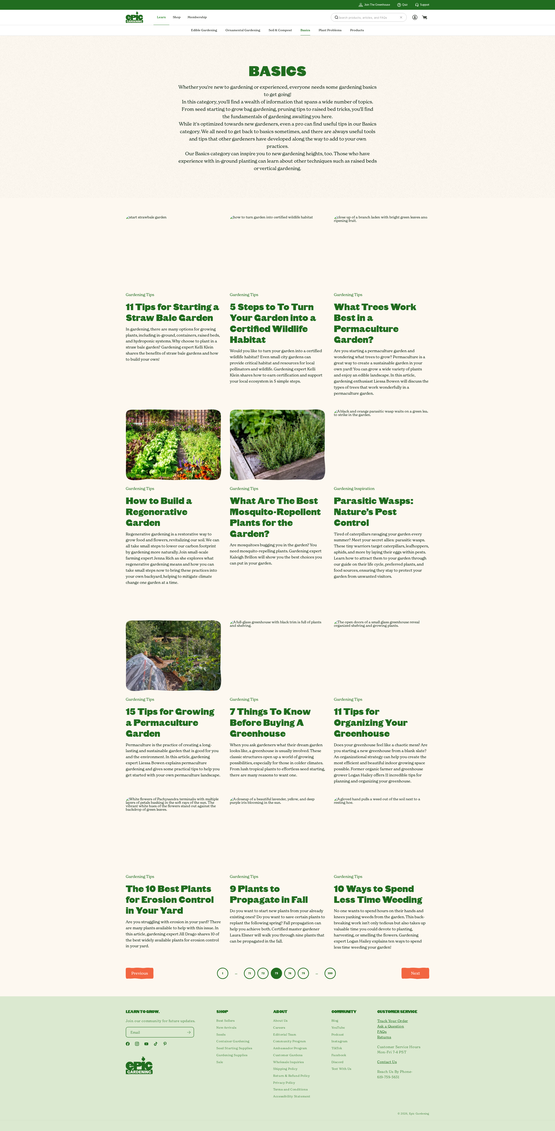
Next (415, 973)
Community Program (289, 1041)
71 (249, 973)
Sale (219, 1062)
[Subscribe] (188, 1032)
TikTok (336, 1048)
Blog (334, 1020)
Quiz (405, 4)
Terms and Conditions (290, 1089)
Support (424, 4)
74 (289, 973)
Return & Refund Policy (291, 1075)
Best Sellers (225, 1020)
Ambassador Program (290, 1048)
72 (263, 973)
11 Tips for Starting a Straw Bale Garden (172, 311)
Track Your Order (392, 1021)
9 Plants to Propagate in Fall (269, 893)
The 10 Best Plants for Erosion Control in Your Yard (170, 899)
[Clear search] (401, 17)
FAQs (382, 1032)
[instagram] (137, 1044)
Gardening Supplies (231, 1055)
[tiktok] (156, 1044)
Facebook (338, 1055)
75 (303, 973)
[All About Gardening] (134, 17)
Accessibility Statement (291, 1096)
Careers (279, 1027)
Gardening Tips (140, 294)
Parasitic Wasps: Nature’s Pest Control (373, 511)
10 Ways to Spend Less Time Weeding (378, 893)
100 (330, 973)
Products (357, 30)
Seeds (220, 1034)
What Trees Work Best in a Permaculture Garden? (375, 322)
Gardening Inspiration (354, 488)
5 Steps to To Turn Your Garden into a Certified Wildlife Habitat (273, 322)
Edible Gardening (204, 30)
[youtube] (146, 1044)
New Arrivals (226, 1027)
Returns (384, 1037)
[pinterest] (165, 1044)
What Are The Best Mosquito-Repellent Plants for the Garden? (275, 516)
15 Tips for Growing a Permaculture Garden (170, 722)
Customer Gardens (288, 1055)
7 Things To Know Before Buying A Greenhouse (270, 722)
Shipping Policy (285, 1068)
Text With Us (341, 1068)
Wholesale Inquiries (288, 1062)
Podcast (337, 1034)
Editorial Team (284, 1034)
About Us (280, 1020)
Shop (177, 17)
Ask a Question (390, 1026)
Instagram (339, 1041)
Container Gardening (232, 1041)
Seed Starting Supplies (234, 1048)
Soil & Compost (280, 30)
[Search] (336, 17)
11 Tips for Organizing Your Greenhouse (371, 722)
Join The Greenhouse (377, 4)
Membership (197, 17)
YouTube (338, 1027)
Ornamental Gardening (242, 30)
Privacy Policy (284, 1082)
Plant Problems (330, 30)
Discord (337, 1062)
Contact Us (387, 1062)
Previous (139, 973)
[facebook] (128, 1044)
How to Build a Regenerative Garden (159, 511)
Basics (305, 30)
